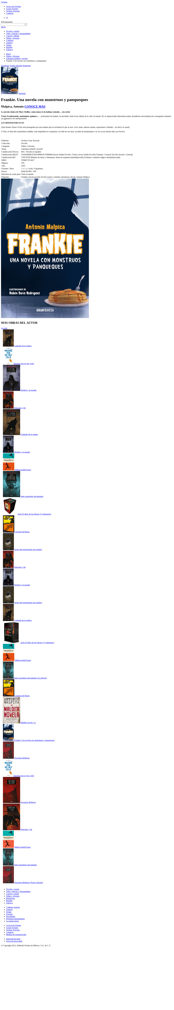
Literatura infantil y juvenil (17, 58)
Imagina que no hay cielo (24, 363)
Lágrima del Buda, (22, 532)
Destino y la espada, (29, 390)
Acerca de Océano (13, 6)
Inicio (3, 27)
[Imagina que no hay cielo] (8, 363)
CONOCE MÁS (34, 106)
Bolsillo (9, 47)
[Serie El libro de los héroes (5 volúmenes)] (10, 514)
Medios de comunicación (16, 934)
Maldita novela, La (28, 723)
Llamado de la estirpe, (23, 346)
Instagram (27, 66)
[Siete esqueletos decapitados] (12, 496)
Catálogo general (13, 907)
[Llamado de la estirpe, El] (8, 346)
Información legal (13, 939)
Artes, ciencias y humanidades (18, 33)
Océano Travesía (13, 11)
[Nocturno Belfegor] (8, 758)
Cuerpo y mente (12, 894)
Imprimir (22, 93)
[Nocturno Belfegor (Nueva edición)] (8, 882)
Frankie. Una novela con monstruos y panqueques (34, 740)
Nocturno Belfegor (22, 758)
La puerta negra (12, 921)
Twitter (12, 66)
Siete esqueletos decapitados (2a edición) (30, 678)
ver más (4, 328)
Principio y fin (20, 408)
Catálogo (9, 40)
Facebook (5, 66)
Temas (8, 45)
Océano (4, 2)
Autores (9, 43)
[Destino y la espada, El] (12, 390)
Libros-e (9, 50)
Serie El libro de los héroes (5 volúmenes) (34, 514)
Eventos (9, 914)
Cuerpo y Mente (12, 36)
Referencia (10, 898)
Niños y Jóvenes (12, 38)
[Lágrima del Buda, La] (9, 532)
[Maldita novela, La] (12, 723)
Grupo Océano (12, 9)
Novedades (10, 916)
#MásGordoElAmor (23, 470)
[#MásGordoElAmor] (9, 470)
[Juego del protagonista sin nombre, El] (8, 549)
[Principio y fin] (8, 408)
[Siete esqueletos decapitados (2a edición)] (8, 678)
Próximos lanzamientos (15, 919)
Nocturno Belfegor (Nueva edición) (28, 882)
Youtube (19, 66)
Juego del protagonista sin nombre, (28, 549)
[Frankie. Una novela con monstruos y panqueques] (8, 740)
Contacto (9, 13)
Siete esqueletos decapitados (32, 496)
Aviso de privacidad (14, 941)
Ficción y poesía (12, 31)
